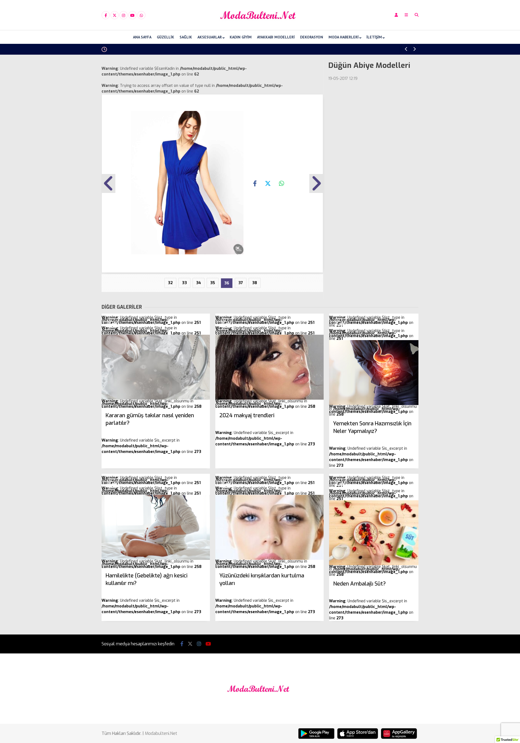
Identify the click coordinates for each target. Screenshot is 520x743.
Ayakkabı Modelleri (276, 37)
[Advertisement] (74, 141)
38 (254, 282)
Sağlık (186, 37)
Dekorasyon (311, 37)
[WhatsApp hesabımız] (141, 15)
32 (170, 282)
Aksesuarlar (209, 37)
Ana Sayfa (142, 37)
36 (226, 283)
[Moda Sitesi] (260, 25)
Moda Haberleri (344, 37)
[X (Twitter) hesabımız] (114, 15)
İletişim (374, 37)
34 (198, 282)
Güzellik (165, 37)
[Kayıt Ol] (396, 15)
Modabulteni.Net (161, 733)
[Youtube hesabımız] (132, 15)
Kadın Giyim (241, 37)
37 (240, 282)
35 (212, 282)
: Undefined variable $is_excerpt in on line (151, 433)
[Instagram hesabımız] (123, 15)
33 (184, 282)
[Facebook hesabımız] (105, 15)
